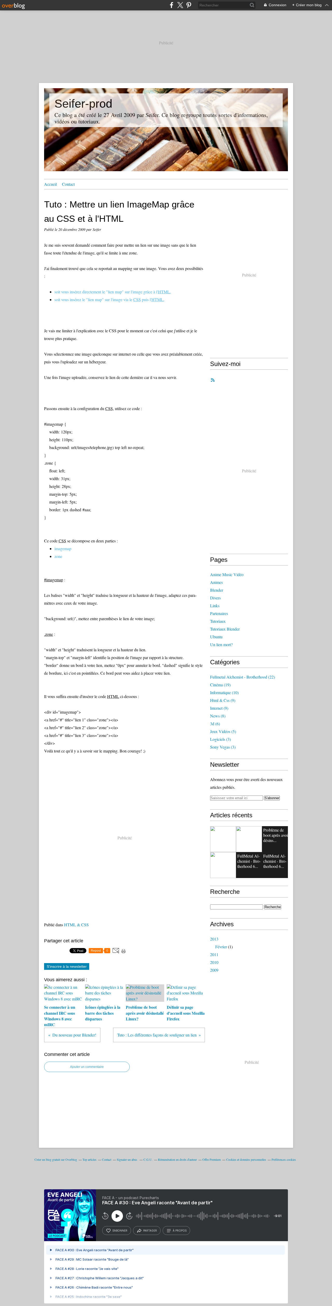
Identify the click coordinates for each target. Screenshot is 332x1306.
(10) (224, 692)
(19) (220, 684)
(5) (223, 731)
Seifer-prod (83, 103)
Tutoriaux (218, 621)
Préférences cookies (284, 1159)
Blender (216, 590)
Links (214, 605)
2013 (214, 939)
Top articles (89, 1159)
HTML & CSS (76, 924)
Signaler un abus (127, 1159)
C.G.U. (148, 1159)
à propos (179, 1230)
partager (150, 1230)
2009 (214, 970)
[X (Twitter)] (180, 5)
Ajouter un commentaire (87, 1067)
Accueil (50, 184)
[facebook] (171, 5)
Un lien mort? (221, 644)
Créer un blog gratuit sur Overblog (55, 1159)
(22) (242, 677)
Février (221, 946)
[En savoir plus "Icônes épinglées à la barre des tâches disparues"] (249, 839)
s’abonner (119, 1230)
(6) (215, 723)
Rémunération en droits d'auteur (177, 1159)
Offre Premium (211, 1159)
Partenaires (219, 613)
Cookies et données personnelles (246, 1159)
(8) (217, 715)
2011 (214, 954)
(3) (220, 739)
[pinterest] (188, 5)
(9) (222, 700)
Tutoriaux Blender (225, 629)
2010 (214, 962)
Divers (215, 597)
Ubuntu (216, 636)
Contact (68, 184)
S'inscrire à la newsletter (67, 966)
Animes (216, 582)
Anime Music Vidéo (227, 574)
